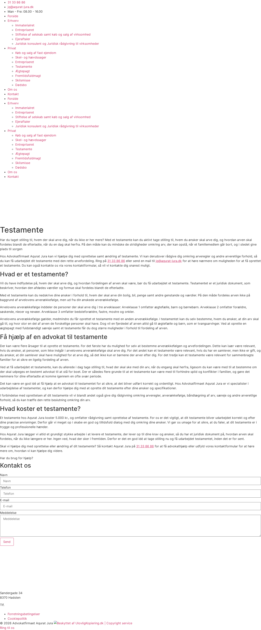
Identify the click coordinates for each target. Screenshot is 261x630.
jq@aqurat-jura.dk (169, 261)
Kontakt (13, 94)
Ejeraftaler (22, 39)
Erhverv (13, 21)
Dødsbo (21, 85)
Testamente (23, 66)
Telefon (5, 487)
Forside (13, 16)
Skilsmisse (22, 80)
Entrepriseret (24, 30)
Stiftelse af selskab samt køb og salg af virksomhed (53, 34)
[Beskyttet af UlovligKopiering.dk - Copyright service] (93, 623)
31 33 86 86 (116, 261)
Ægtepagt (22, 71)
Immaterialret (24, 25)
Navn (3, 474)
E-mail (4, 500)
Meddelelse (8, 512)
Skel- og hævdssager (30, 57)
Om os (12, 89)
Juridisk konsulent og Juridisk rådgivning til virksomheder (57, 43)
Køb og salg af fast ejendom (35, 53)
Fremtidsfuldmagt (28, 76)
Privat (12, 48)
